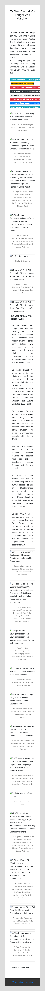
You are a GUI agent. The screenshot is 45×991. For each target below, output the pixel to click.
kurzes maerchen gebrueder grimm (25, 80)
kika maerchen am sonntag (22, 84)
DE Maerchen (17, 982)
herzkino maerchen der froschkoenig (26, 95)
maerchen (29, 982)
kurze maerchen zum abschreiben (25, 107)
